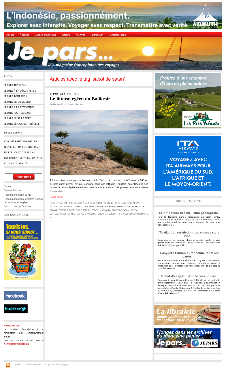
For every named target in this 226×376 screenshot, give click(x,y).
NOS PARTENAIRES (16, 214)
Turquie (108, 203)
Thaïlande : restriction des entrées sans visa (189, 234)
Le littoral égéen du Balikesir (80, 98)
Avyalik (99, 207)
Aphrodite (80, 207)
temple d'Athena (85, 214)
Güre (79, 210)
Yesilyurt (113, 214)
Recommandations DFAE (17, 194)
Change (8, 186)
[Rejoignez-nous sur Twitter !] (17, 317)
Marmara (105, 210)
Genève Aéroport (13, 190)
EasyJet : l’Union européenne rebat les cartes (189, 254)
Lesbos (94, 210)
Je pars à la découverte (88, 203)
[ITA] (189, 165)
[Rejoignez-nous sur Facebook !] (17, 302)
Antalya (54, 207)
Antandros (66, 207)
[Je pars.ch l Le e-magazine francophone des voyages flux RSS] (8, 366)
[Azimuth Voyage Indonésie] (114, 17)
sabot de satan (120, 210)
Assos (90, 207)
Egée (72, 210)
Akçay (136, 203)
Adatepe (127, 203)
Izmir (86, 210)
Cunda (53, 210)
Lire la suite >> (57, 197)
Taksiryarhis (67, 214)
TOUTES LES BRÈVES (188, 201)
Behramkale (123, 207)
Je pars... (80, 104)
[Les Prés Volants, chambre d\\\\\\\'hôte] (189, 102)
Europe (68, 203)
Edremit (63, 210)
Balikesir (110, 207)
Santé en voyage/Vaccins (17, 206)
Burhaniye (138, 207)
